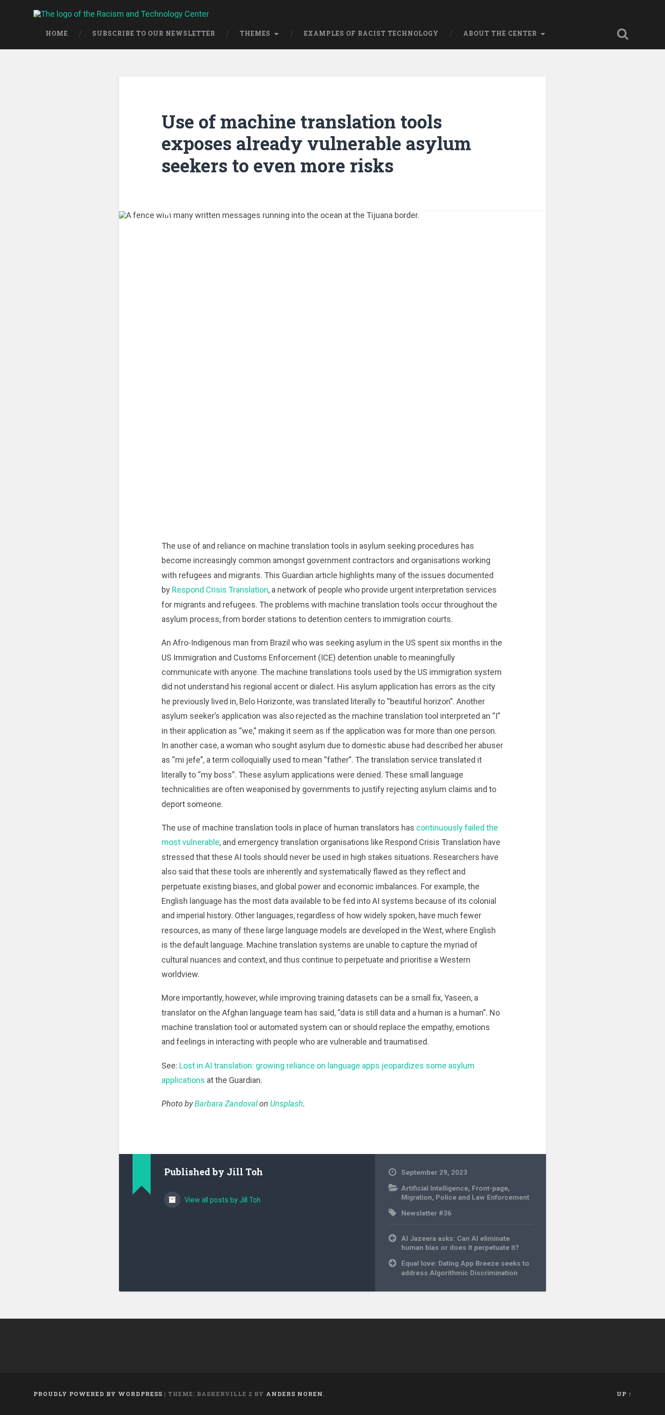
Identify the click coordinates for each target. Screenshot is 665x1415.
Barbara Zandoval (226, 1103)
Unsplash (286, 1103)
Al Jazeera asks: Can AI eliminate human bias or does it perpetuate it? (460, 1243)
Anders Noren (294, 1393)
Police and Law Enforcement (482, 1197)
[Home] (121, 14)
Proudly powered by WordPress (97, 1393)
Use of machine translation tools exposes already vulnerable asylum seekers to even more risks (316, 143)
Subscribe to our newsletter (153, 33)
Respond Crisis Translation (220, 589)
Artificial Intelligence (434, 1188)
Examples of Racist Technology (371, 33)
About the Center (500, 33)
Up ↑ (624, 1393)
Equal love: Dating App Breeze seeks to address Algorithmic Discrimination (465, 1268)
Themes (255, 33)
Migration (416, 1197)
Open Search (623, 34)
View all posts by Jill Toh (222, 1200)
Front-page (490, 1188)
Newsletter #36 (426, 1213)
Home (57, 33)
